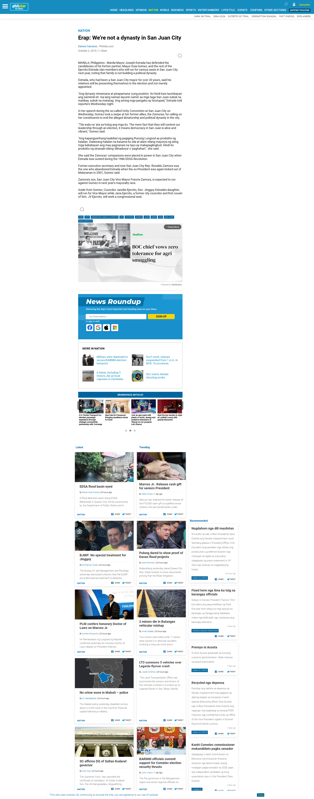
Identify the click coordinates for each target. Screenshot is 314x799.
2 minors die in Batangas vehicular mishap (157, 623)
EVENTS (243, 10)
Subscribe (304, 4)
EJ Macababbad (89, 698)
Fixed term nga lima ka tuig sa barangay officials (213, 592)
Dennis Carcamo (87, 46)
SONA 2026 (219, 16)
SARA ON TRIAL (202, 16)
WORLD (164, 10)
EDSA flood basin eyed (96, 486)
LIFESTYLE (228, 10)
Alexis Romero (148, 563)
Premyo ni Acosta (204, 647)
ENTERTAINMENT (208, 10)
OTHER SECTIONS (275, 10)
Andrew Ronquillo (90, 634)
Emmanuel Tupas (89, 565)
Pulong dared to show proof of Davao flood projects (161, 555)
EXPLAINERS (304, 16)
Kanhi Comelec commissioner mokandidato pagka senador (213, 747)
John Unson (147, 773)
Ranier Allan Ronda (90, 492)
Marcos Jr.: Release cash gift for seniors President (160, 486)
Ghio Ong (86, 771)
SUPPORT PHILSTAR (299, 10)
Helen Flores (147, 494)
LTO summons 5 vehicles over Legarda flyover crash (160, 664)
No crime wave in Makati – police (104, 693)
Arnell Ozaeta (147, 631)
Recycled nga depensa (208, 683)
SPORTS (191, 10)
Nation (84, 31)
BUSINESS (177, 10)
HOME (114, 10)
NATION (153, 10)
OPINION (141, 10)
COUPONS (256, 10)
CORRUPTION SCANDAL (264, 16)
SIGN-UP (161, 316)
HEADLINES (127, 10)
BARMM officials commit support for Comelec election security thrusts (160, 763)
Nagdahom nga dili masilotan (213, 528)
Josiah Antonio (148, 672)
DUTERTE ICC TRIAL (238, 16)
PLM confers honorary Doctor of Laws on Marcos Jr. (103, 626)
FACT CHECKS (286, 16)
